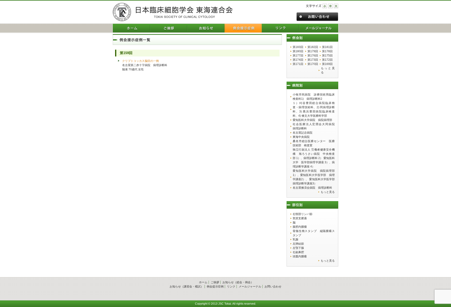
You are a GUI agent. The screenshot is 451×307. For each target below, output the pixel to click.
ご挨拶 (215, 282)
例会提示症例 (215, 286)
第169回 (327, 64)
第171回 (298, 64)
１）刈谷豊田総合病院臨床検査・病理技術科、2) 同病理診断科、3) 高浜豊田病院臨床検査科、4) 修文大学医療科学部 (314, 109)
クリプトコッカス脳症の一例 (140, 61)
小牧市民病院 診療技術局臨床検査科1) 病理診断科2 (314, 96)
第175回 (327, 55)
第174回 (298, 59)
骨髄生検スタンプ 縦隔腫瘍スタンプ (314, 233)
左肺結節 (298, 243)
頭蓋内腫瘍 (300, 256)
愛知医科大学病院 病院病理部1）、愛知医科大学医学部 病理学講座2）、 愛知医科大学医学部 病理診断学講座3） (314, 177)
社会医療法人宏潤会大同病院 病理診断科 (314, 126)
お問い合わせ (272, 286)
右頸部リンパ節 (302, 214)
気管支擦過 (300, 218)
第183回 (298, 47)
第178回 (327, 51)
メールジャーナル (250, 286)
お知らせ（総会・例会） (237, 282)
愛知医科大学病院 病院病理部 (312, 120)
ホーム (203, 282)
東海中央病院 (301, 137)
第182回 (312, 47)
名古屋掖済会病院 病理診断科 (312, 187)
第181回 (327, 47)
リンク (231, 286)
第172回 (327, 59)
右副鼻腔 (298, 252)
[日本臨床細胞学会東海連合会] (173, 12)
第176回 (312, 55)
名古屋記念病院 (302, 132)
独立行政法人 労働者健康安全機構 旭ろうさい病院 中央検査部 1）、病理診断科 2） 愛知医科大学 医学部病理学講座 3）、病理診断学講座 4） (314, 158)
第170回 (312, 64)
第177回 (298, 55)
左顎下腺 (298, 248)
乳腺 (295, 239)
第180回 (298, 51)
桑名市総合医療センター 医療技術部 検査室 (314, 143)
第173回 (312, 59)
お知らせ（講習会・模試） (186, 286)
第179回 (312, 51)
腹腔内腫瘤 (300, 226)
